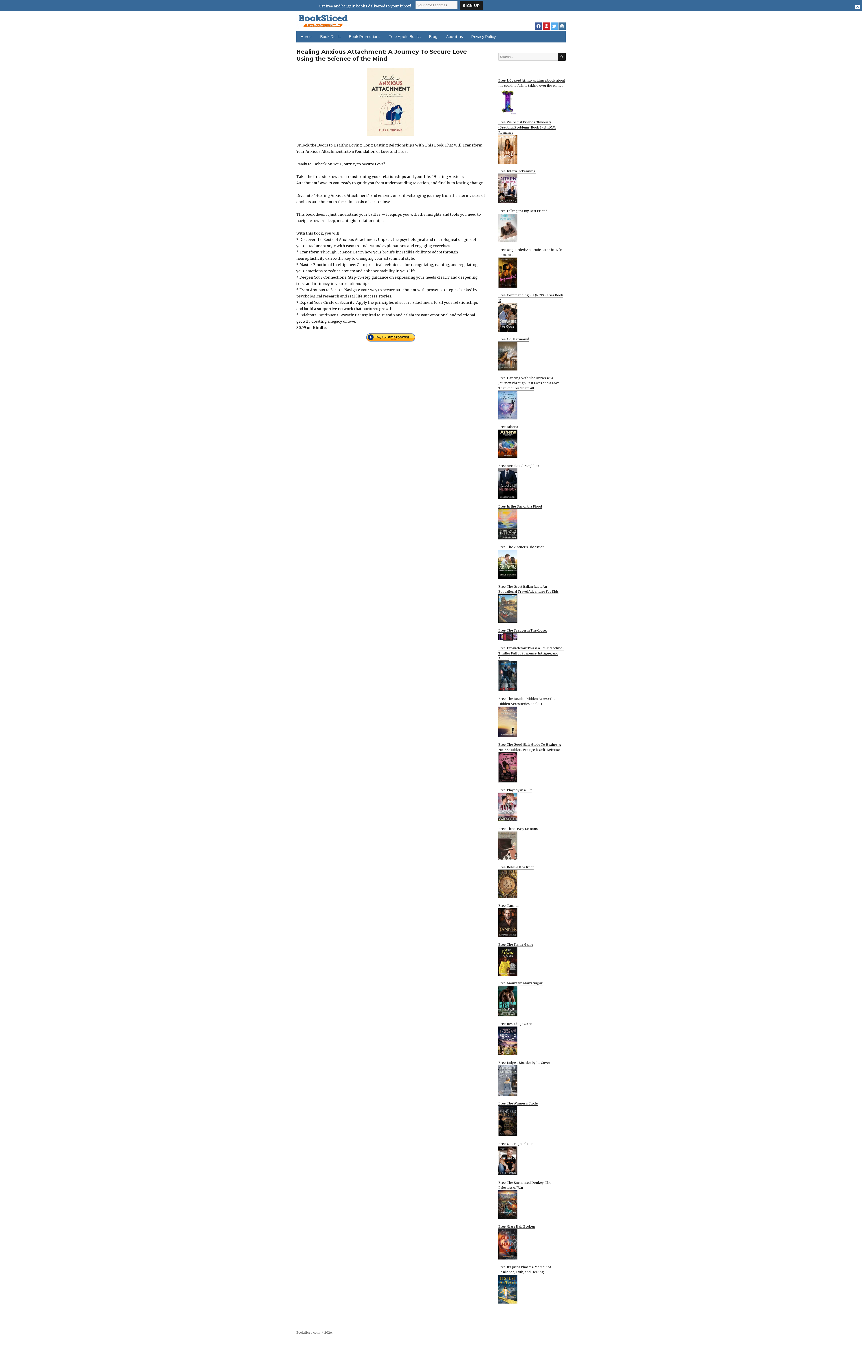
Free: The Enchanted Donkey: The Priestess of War (524, 1185)
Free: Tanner (508, 906)
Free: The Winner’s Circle (518, 1103)
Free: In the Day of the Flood (520, 506)
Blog (433, 37)
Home (306, 37)
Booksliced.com (308, 1333)
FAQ (537, 1334)
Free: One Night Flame (515, 1144)
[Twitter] (554, 26)
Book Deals (330, 37)
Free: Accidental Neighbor (518, 466)
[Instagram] (562, 26)
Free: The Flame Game (515, 944)
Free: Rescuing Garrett (516, 1024)
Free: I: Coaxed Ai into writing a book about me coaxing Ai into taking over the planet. (531, 83)
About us (454, 37)
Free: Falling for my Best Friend (523, 211)
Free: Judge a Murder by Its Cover (524, 1063)
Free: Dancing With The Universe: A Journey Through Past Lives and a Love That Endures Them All (528, 383)
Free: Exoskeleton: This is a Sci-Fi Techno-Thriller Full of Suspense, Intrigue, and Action (531, 653)
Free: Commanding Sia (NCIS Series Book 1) (530, 297)
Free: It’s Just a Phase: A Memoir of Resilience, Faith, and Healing (524, 1269)
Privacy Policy (483, 37)
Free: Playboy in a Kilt (515, 790)
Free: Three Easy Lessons (518, 829)
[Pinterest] (546, 26)
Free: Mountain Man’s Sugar (520, 983)
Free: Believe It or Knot (516, 867)
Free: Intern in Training (517, 171)
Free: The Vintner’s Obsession (521, 547)
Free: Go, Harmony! (513, 339)
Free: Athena (508, 427)
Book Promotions (364, 37)
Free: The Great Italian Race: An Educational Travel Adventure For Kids (528, 589)
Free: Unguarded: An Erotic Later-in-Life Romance (530, 252)
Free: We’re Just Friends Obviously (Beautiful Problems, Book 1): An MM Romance (527, 127)
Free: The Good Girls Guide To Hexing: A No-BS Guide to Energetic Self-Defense (529, 747)
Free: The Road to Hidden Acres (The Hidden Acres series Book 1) (526, 701)
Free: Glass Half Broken (516, 1226)
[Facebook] (538, 26)
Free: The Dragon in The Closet (522, 630)
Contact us (521, 1334)
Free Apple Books (404, 37)
